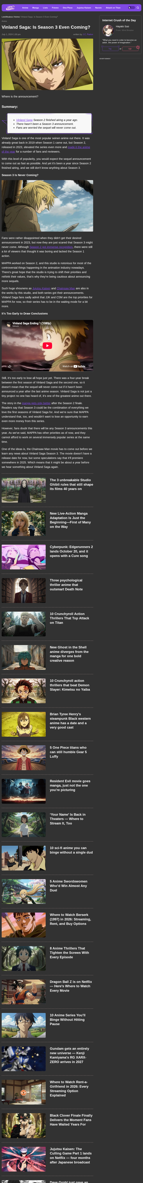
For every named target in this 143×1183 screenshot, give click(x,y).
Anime (25, 8)
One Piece (67, 8)
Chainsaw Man (66, 288)
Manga (35, 8)
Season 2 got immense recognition (51, 246)
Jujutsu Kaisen (84, 8)
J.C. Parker (88, 34)
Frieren (55, 8)
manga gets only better (36, 403)
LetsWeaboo (7, 17)
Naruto (98, 8)
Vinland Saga (24, 120)
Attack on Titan (113, 8)
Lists (45, 8)
